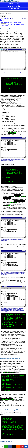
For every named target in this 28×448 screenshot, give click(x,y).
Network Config (14, 4)
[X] (14, 446)
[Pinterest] (22, 446)
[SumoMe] (26, 446)
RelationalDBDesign (9, 1)
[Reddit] (18, 446)
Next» (23, 18)
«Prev (10, 18)
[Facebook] (10, 446)
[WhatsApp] (6, 446)
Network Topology (14, 8)
